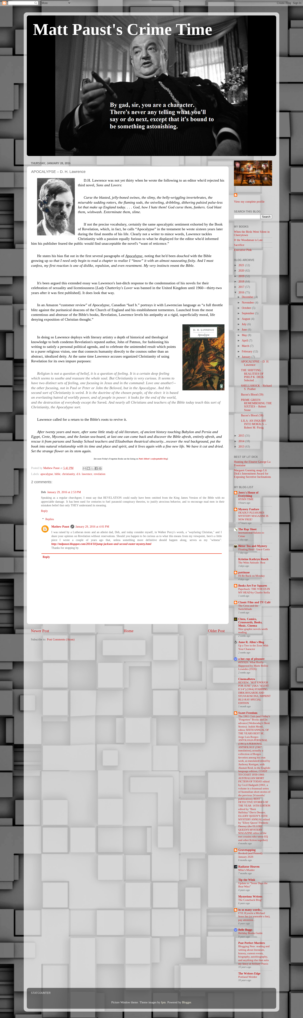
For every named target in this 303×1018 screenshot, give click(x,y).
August (246, 318)
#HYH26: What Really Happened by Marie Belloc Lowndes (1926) (253, 666)
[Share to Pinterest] (100, 468)
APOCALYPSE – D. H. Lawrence (255, 363)
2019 (241, 276)
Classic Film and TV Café (254, 602)
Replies (49, 519)
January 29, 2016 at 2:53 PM (64, 492)
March (246, 345)
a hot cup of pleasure (251, 658)
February (247, 351)
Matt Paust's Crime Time (122, 29)
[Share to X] (92, 468)
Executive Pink (243, 250)
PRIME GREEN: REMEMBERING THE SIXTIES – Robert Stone (256, 405)
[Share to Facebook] (96, 468)
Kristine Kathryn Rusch (253, 559)
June (245, 329)
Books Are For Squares (252, 585)
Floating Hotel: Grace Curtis (254, 549)
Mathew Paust (60, 526)
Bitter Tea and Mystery (252, 546)
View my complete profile (249, 201)
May (245, 335)
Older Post (216, 631)
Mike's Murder (246, 870)
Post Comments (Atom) (61, 639)
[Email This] (84, 468)
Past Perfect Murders (251, 943)
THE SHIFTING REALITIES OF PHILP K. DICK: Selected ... (252, 375)
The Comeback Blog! (250, 900)
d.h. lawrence (84, 474)
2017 (241, 286)
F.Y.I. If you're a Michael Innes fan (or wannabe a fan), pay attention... (254, 916)
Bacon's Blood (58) (252, 415)
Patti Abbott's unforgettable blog (153, 459)
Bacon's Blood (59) (252, 394)
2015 (241, 435)
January (246, 356)
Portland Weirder (247, 976)
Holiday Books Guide (250, 933)
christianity (68, 474)
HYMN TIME (246, 499)
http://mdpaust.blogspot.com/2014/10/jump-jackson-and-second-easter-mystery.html (101, 544)
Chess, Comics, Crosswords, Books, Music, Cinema (250, 622)
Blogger (186, 1002)
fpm (163, 1002)
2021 (241, 265)
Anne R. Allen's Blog (251, 642)
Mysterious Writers (250, 896)
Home (128, 631)
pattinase (244, 572)
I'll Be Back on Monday (251, 575)
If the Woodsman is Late (248, 240)
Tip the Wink (246, 879)
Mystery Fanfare (248, 509)
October (247, 307)
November (248, 302)
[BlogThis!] (88, 468)
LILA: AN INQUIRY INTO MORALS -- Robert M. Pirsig (254, 424)
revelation (99, 474)
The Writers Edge (249, 973)
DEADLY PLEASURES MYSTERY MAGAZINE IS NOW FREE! (253, 516)
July (244, 324)
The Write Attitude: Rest (251, 562)
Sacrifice (239, 245)
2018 (241, 281)
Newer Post (40, 631)
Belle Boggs (245, 929)
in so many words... (250, 909)
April (245, 340)
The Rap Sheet (247, 529)
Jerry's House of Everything (248, 494)
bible (57, 474)
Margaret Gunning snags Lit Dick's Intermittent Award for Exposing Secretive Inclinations (252, 473)
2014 (241, 441)
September (248, 313)
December (248, 297)
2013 (241, 446)
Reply (44, 511)
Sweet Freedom (247, 712)
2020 (241, 270)
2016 (241, 292)
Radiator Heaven (249, 866)
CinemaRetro (246, 679)
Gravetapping (247, 849)
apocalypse (46, 474)
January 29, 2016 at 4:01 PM (92, 526)
